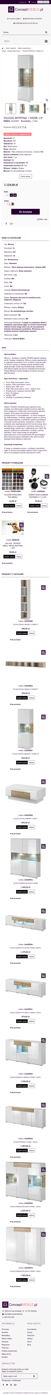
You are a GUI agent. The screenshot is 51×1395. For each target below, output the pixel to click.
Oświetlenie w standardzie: (14, 163)
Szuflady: (7, 160)
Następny (48, 109)
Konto (29, 1341)
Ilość (6, 192)
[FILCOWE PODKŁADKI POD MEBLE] (21, 476)
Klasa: (6, 149)
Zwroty (29, 1332)
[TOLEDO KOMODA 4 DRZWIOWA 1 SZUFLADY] (43, 1105)
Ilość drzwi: (8, 157)
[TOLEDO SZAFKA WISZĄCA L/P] (43, 717)
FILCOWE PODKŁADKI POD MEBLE (12, 496)
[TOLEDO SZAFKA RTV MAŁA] (43, 975)
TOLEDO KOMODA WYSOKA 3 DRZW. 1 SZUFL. (25, 1207)
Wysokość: (8, 141)
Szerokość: (8, 138)
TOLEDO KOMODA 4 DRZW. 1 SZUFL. (25, 1142)
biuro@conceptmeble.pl (13, 1314)
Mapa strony (6, 1354)
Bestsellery (6, 1335)
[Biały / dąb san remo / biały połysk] (9, 204)
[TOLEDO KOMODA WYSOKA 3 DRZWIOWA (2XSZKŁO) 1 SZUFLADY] (43, 1169)
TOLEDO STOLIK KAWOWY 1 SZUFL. (25, 818)
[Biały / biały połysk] (6, 204)
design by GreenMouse (41, 1393)
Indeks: (7, 121)
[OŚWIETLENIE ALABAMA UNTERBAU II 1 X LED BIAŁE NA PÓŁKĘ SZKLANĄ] (47, 476)
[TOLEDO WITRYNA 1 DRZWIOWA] (10, 108)
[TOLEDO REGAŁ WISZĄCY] (43, 587)
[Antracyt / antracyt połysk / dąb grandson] (13, 204)
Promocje (5, 1329)
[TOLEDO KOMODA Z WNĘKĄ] (43, 1040)
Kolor (7, 201)
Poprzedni (3, 109)
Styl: (5, 146)
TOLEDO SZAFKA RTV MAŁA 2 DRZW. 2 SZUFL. (25, 1012)
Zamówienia (31, 1329)
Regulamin (6, 1344)
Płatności (5, 1348)
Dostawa (5, 1341)
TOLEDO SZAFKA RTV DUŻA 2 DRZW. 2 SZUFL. (25, 948)
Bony (29, 1344)
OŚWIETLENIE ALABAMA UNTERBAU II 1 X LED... (38, 496)
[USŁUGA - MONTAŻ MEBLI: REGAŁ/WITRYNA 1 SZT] (21, 525)
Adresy (29, 1338)
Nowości (5, 1332)
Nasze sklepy (7, 1338)
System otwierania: (11, 154)
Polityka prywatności (9, 1351)
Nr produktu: (26, 121)
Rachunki (30, 1335)
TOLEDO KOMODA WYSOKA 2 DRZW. (25, 883)
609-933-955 (9, 1317)
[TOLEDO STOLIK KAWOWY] (43, 781)
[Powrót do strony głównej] (2, 48)
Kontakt (4, 1357)
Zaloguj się (22, 2)
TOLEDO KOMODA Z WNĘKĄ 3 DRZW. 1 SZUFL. (25, 1077)
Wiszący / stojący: (11, 168)
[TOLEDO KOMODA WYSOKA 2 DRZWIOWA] (43, 846)
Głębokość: (8, 143)
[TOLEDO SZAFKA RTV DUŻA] (43, 911)
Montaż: (7, 171)
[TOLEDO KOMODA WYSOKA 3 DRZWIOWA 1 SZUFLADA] (43, 1234)
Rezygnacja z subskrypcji (11, 1380)
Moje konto (33, 1323)
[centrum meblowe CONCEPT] (25, 9)
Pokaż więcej (25, 176)
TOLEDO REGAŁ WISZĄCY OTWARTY (25, 624)
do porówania (7, 512)
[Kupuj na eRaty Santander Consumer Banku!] (42, 219)
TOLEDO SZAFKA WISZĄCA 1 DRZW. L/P (25, 754)
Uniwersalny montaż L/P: (14, 165)
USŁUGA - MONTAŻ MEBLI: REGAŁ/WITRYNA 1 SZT (13, 545)
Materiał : (7, 152)
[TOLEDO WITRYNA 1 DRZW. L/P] (22, 108)
